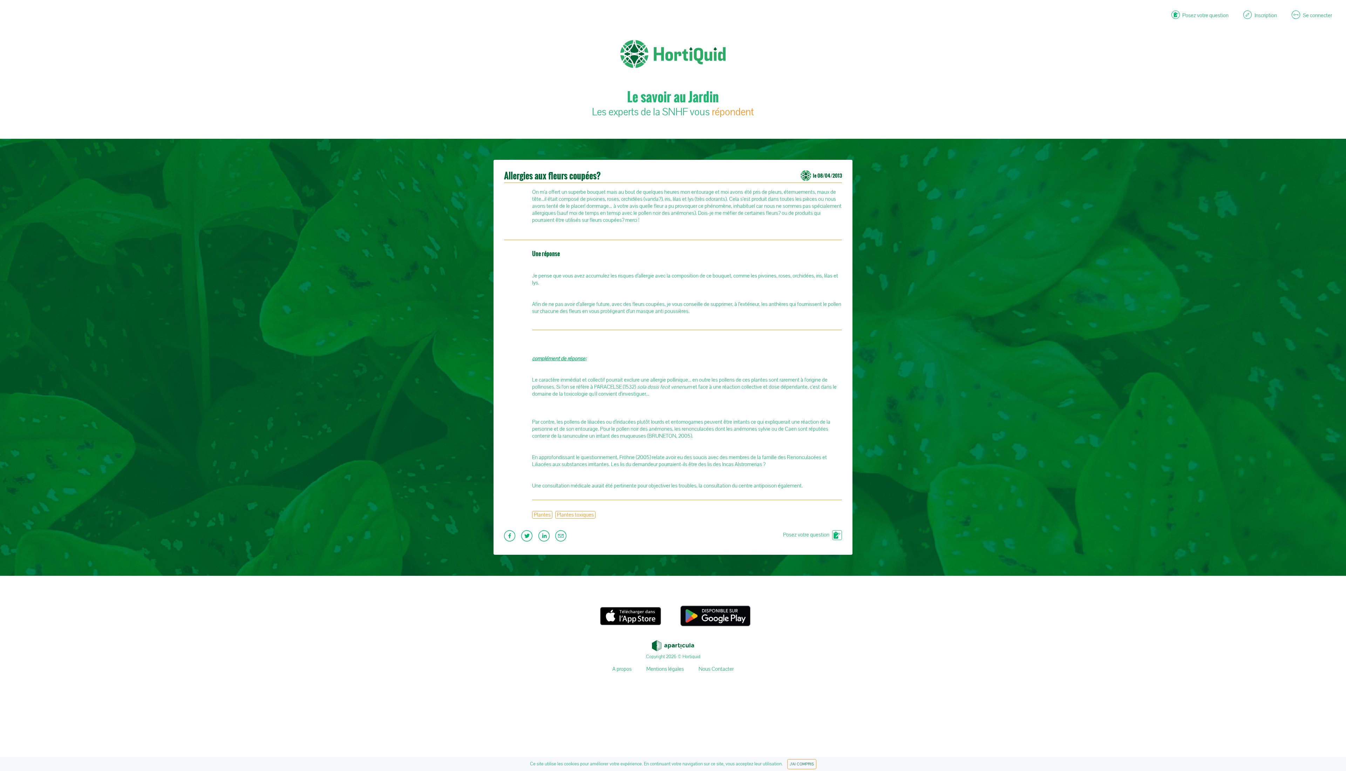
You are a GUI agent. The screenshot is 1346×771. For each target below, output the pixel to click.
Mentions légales (665, 669)
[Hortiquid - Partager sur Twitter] (527, 537)
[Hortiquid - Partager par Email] (561, 537)
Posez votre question (806, 534)
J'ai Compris (802, 764)
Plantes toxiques (575, 514)
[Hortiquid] (673, 21)
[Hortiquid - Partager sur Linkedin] (544, 537)
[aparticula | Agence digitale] (673, 643)
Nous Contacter (716, 669)
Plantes (542, 514)
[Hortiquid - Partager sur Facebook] (510, 537)
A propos (622, 669)
